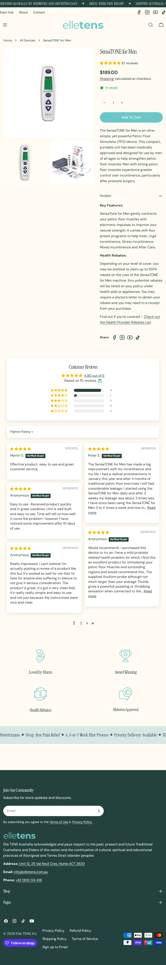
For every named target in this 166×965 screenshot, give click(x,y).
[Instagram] (147, 12)
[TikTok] (163, 12)
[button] (110, 63)
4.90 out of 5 (94, 375)
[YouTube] (155, 12)
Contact (39, 12)
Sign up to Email (55, 947)
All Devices (27, 40)
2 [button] (81, 623)
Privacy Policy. (82, 822)
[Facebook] (139, 12)
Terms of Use (58, 822)
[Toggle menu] (5, 24)
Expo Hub (7, 12)
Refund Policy (80, 930)
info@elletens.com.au (31, 872)
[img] (20, 449)
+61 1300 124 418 (29, 880)
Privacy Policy (53, 930)
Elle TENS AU (26, 933)
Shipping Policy (54, 939)
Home (7, 40)
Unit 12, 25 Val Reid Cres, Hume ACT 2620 (51, 863)
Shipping (107, 78)
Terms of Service (85, 939)
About (23, 12)
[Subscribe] (98, 810)
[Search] (150, 24)
